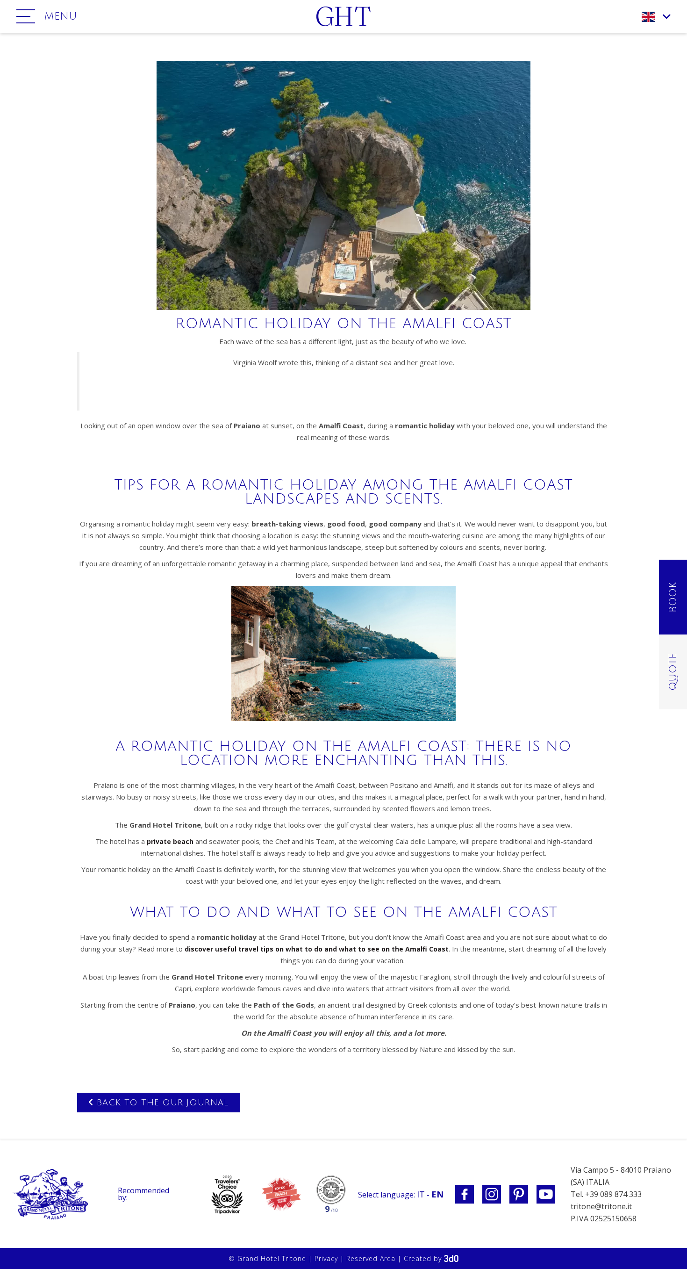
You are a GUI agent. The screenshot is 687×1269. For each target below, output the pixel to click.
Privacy (326, 1258)
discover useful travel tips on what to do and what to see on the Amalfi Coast (317, 949)
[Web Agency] (451, 1258)
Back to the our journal (161, 1102)
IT (421, 1194)
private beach (170, 841)
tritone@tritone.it (601, 1206)
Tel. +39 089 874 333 (606, 1194)
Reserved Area (370, 1258)
